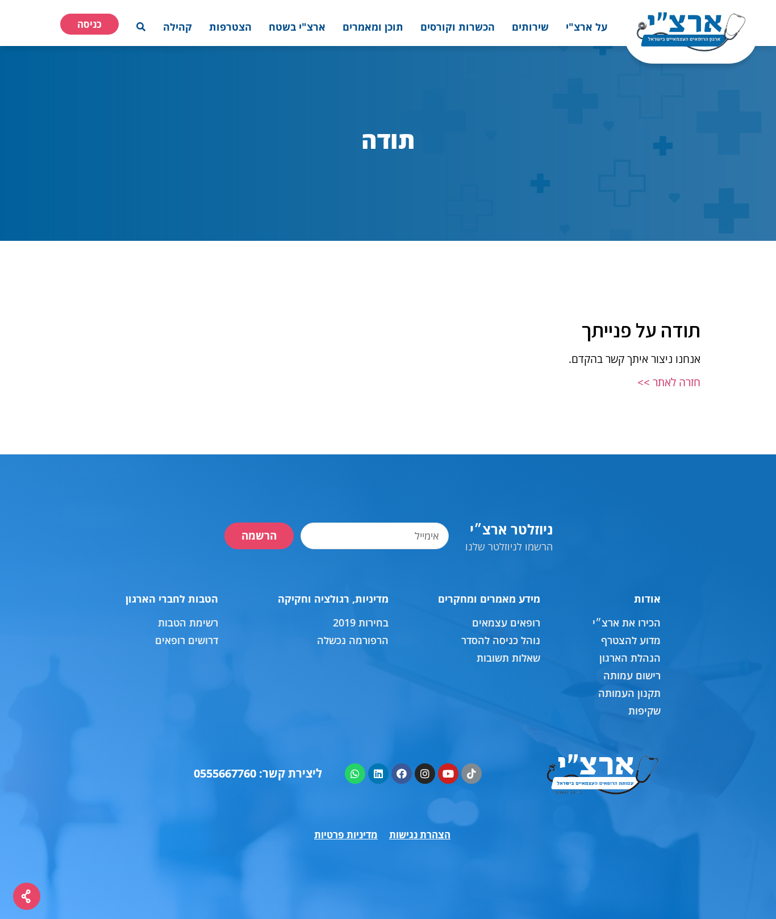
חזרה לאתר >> (668, 382)
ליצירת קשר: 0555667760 (258, 773)
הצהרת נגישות (419, 834)
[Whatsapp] (355, 773)
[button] (586, 27)
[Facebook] (401, 773)
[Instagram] (425, 773)
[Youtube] (448, 773)
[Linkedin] (378, 773)
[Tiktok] (471, 773)
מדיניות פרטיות (346, 834)
